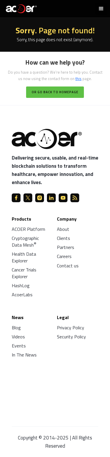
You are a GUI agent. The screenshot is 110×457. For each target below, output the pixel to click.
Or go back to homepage (55, 92)
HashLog (21, 285)
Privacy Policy (70, 327)
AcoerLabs (22, 294)
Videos (18, 336)
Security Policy (71, 336)
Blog (16, 327)
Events (19, 345)
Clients (63, 238)
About (63, 229)
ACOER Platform (28, 229)
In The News (24, 354)
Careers (64, 256)
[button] (101, 9)
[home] (20, 8)
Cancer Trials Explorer (24, 273)
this (78, 79)
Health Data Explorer (24, 257)
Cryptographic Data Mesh (25, 241)
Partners (65, 247)
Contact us (68, 265)
